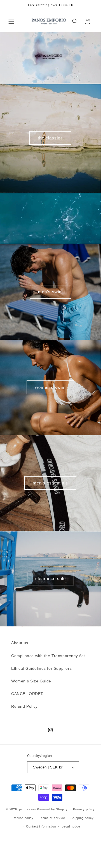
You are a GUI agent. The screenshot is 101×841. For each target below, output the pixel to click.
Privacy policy (84, 809)
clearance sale (50, 578)
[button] (11, 21)
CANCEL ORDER (27, 693)
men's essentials (50, 483)
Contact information (41, 826)
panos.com (27, 809)
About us (19, 643)
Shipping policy (82, 818)
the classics (50, 138)
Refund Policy (24, 706)
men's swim (50, 291)
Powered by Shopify (52, 809)
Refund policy (23, 818)
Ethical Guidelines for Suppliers (41, 668)
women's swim (50, 387)
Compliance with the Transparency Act (48, 655)
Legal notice (71, 826)
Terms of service (52, 818)
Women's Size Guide (31, 681)
